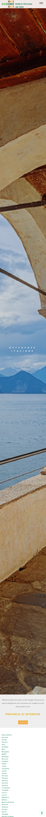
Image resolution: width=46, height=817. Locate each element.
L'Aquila (5, 790)
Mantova (5, 797)
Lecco (4, 792)
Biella (4, 754)
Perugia (5, 814)
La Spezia (6, 788)
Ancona (5, 737)
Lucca (4, 795)
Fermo (4, 773)
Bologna (5, 756)
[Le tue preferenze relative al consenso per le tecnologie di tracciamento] (42, 813)
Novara (5, 804)
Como (4, 766)
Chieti (4, 764)
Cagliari (5, 761)
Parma (4, 809)
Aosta (4, 740)
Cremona (5, 768)
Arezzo (5, 742)
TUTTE (23, 722)
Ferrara (5, 776)
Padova (5, 807)
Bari (3, 749)
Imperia (5, 785)
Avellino (5, 747)
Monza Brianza (8, 802)
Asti (3, 744)
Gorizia (5, 783)
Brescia (5, 759)
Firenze (5, 778)
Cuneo (4, 771)
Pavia (4, 812)
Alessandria (7, 735)
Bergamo (5, 752)
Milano (4, 800)
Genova (5, 780)
